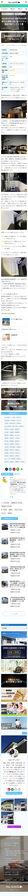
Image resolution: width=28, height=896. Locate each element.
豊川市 (6, 461)
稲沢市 (19, 417)
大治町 (17, 438)
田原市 (23, 461)
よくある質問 (16, 874)
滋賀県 (14, 855)
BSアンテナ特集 (19, 860)
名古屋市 (7, 417)
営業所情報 (21, 880)
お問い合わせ (20, 877)
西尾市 (12, 456)
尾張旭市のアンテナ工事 (16, 502)
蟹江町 (6, 441)
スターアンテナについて (14, 793)
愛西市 (12, 435)
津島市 (6, 438)
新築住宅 (10, 513)
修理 (7, 868)
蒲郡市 (17, 461)
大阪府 (19, 853)
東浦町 (6, 450)
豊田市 (12, 450)
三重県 (14, 851)
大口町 (6, 432)
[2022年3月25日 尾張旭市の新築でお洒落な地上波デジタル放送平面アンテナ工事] (10, 469)
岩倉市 (13, 420)
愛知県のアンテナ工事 (6, 506)
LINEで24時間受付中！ (16, 838)
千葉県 (15, 853)
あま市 (17, 435)
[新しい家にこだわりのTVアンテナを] (14, 2)
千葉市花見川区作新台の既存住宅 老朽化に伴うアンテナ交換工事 (17, 568)
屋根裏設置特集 (20, 862)
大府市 (6, 447)
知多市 (6, 444)
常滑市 (17, 444)
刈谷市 (12, 453)
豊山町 (6, 435)
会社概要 (15, 880)
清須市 (6, 429)
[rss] (12, 789)
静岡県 (18, 851)
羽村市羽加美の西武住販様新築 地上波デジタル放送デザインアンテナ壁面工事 (17, 525)
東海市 (17, 441)
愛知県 (7, 851)
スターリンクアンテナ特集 (11, 864)
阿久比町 (12, 447)
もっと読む (15, 614)
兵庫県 (23, 853)
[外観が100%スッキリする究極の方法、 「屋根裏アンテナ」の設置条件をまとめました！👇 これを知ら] (7, 818)
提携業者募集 (8, 880)
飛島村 (12, 441)
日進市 (19, 423)
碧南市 (17, 456)
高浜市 (6, 456)
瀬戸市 (21, 426)
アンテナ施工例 (8, 845)
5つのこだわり (8, 843)
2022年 (5, 509)
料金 (15, 845)
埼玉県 (7, 853)
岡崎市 (17, 450)
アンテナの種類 (8, 858)
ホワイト (4, 513)
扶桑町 (12, 432)
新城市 (12, 461)
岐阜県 (10, 851)
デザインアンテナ (18, 509)
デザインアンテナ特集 (10, 860)
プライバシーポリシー (9, 877)
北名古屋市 (7, 426)
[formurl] (15, 789)
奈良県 (10, 855)
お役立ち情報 (8, 874)
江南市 (12, 429)
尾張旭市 (7, 420)
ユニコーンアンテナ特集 (11, 862)
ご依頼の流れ (8, 872)
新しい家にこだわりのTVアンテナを (14, 883)
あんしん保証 (16, 872)
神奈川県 (11, 853)
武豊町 (19, 447)
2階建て (10, 509)
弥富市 (12, 438)
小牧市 (6, 423)
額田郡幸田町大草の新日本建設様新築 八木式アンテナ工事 (17, 540)
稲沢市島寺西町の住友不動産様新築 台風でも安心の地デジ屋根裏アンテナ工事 (17, 554)
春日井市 (12, 423)
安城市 (6, 453)
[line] (17, 469)
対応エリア (7, 849)
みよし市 (7, 458)
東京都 (22, 851)
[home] (13, 497)
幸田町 (13, 458)
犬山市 (19, 420)
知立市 (17, 453)
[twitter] (6, 469)
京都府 (7, 855)
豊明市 (17, 429)
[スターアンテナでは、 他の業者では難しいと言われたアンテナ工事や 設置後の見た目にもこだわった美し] (7, 805)
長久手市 (15, 426)
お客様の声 (15, 843)
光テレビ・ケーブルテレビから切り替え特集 (15, 866)
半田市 (12, 444)
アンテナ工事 (6, 502)
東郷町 (17, 432)
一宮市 (13, 417)
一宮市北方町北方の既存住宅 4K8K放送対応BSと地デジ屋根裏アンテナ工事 (17, 599)
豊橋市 (19, 458)
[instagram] (10, 497)
